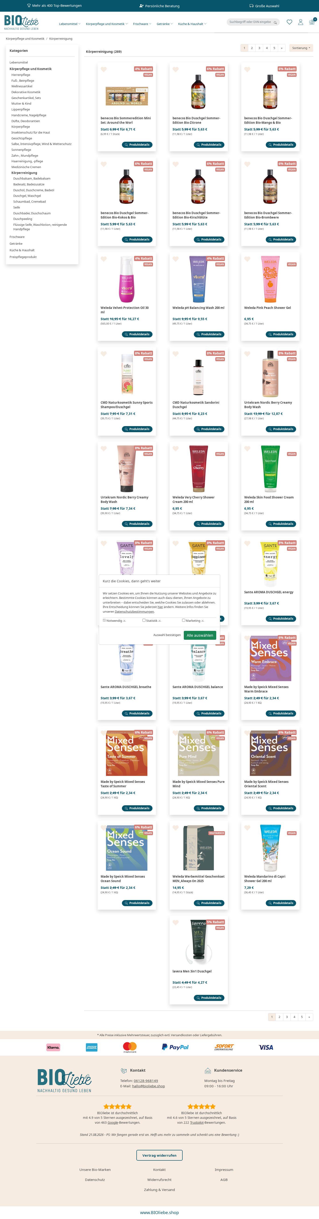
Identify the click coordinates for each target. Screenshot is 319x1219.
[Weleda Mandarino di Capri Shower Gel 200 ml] (270, 823)
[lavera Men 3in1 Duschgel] (199, 917)
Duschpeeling (22, 219)
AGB (224, 1179)
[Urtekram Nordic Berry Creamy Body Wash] (270, 349)
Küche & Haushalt (190, 24)
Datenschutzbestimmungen (134, 611)
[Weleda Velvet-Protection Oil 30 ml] (127, 254)
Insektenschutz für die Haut (30, 132)
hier (160, 607)
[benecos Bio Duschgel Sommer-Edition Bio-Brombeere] (270, 159)
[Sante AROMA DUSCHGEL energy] (270, 538)
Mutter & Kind (21, 103)
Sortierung (300, 48)
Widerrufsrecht (159, 1179)
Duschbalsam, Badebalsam (31, 178)
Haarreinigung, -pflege (27, 161)
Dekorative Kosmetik (25, 92)
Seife (16, 207)
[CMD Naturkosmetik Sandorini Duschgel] (199, 349)
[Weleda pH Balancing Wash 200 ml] (199, 254)
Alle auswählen (200, 635)
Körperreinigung (24, 173)
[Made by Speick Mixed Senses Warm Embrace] (270, 633)
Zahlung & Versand (159, 1189)
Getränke (163, 24)
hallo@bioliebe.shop (148, 1086)
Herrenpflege (20, 75)
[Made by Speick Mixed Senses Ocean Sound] (127, 823)
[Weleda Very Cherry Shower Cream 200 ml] (199, 443)
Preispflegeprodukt (23, 257)
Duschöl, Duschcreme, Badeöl (33, 190)
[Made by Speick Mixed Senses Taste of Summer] (127, 728)
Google (113, 1122)
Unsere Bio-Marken (95, 1169)
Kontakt (159, 1169)
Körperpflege (20, 126)
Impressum (224, 1169)
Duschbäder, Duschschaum (32, 213)
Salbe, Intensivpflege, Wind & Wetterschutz (41, 144)
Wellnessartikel (21, 86)
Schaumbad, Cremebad (29, 201)
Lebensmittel (68, 24)
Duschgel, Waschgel (27, 196)
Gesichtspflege (21, 138)
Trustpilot (197, 1122)
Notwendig (114, 620)
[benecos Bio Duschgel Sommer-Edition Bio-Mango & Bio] (270, 64)
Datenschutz (95, 1179)
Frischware (140, 24)
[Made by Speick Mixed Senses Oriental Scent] (270, 728)
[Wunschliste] (289, 22)
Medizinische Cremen (26, 167)
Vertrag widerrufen (159, 1155)
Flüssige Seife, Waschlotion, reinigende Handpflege (40, 227)
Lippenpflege (20, 109)
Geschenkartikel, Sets (26, 98)
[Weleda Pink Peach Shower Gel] (270, 254)
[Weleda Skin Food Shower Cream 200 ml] (270, 443)
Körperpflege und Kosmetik (105, 24)
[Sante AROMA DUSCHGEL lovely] (127, 538)
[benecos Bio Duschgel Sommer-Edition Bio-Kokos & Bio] (127, 159)
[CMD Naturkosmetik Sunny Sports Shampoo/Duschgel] (127, 349)
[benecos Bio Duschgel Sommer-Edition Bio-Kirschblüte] (199, 159)
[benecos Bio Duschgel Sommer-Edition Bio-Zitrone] (199, 64)
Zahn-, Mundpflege (24, 155)
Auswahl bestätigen (167, 635)
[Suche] (275, 22)
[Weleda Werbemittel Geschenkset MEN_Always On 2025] (199, 823)
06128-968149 (146, 1080)
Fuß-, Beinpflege (22, 80)
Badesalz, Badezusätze (28, 184)
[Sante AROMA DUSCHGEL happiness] (199, 538)
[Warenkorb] (312, 22)
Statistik (151, 620)
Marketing (192, 620)
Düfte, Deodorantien (25, 121)
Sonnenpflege (21, 150)
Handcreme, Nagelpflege (28, 115)
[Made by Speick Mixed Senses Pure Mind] (199, 728)
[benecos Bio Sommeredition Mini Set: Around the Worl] (127, 64)
